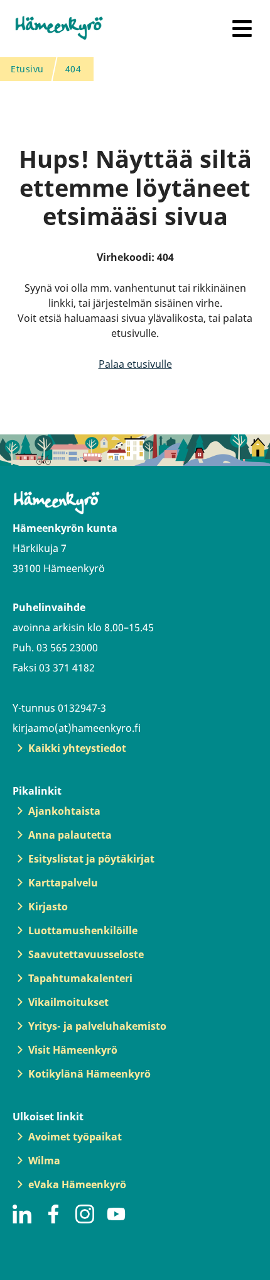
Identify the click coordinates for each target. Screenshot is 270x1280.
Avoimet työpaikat (75, 1137)
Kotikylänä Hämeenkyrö (89, 1074)
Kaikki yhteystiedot (77, 748)
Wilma (44, 1160)
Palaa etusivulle (135, 364)
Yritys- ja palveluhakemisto (97, 1026)
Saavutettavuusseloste (86, 954)
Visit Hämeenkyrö (72, 1050)
